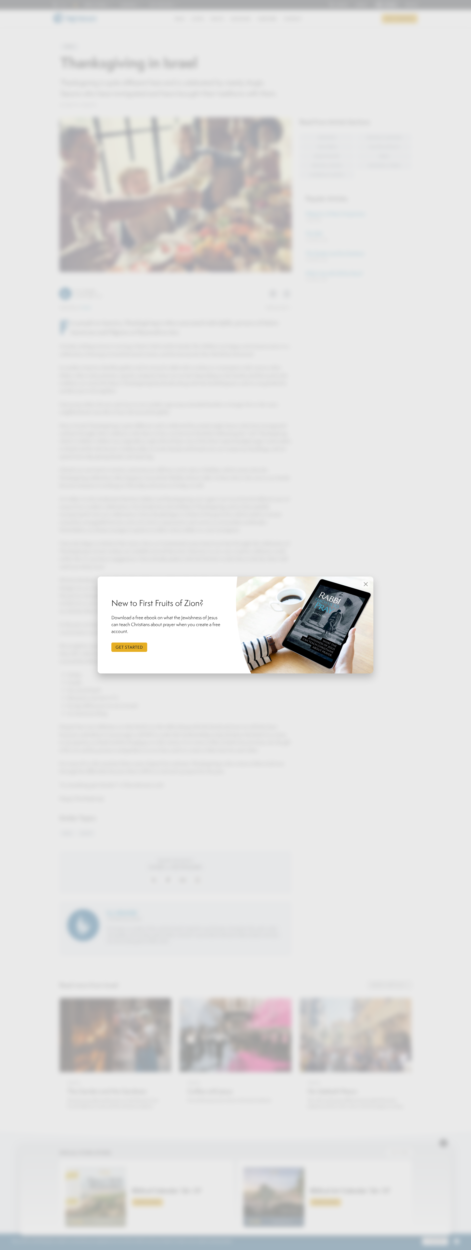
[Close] (366, 584)
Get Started (129, 647)
